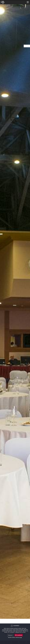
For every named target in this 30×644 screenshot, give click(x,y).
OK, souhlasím (18, 635)
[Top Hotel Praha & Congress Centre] (2, 2)
